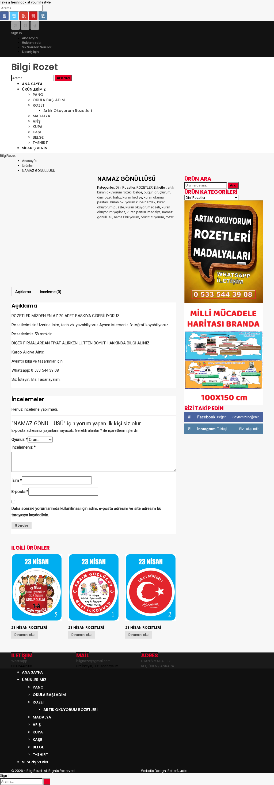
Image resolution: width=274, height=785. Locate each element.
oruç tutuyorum (152, 217)
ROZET (39, 105)
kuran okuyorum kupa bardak (132, 202)
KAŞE (37, 132)
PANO (38, 94)
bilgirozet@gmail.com (93, 661)
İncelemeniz (24, 447)
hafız (117, 197)
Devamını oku (24, 635)
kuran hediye (132, 197)
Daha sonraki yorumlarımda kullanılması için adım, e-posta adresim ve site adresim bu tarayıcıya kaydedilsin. (86, 511)
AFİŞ (36, 121)
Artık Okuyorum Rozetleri (67, 110)
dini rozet (104, 197)
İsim (17, 480)
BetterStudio (177, 770)
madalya (154, 212)
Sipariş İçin (30, 51)
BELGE (38, 137)
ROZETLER (144, 187)
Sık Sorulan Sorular (36, 47)
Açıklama (23, 292)
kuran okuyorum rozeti (142, 207)
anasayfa (30, 38)
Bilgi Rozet (34, 66)
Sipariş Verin (34, 148)
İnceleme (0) (50, 292)
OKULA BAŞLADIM (49, 100)
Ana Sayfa (32, 84)
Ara (233, 185)
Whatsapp (19, 661)
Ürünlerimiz (34, 89)
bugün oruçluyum (157, 192)
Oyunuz (20, 439)
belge (137, 192)
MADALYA (41, 116)
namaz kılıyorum (126, 217)
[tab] (23, 291)
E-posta (20, 491)
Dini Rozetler (125, 187)
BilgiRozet (8, 156)
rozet (170, 217)
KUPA (38, 126)
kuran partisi (136, 212)
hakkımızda (31, 42)
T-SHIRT (40, 142)
